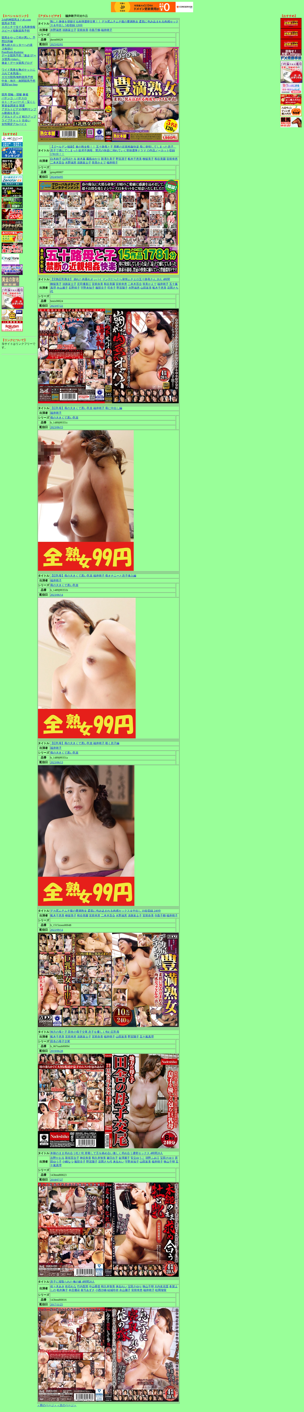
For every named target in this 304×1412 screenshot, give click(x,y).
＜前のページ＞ (47, 1405)
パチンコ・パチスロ (14, 98)
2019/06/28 (56, 1051)
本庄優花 (74, 1290)
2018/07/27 (56, 1179)
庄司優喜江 (84, 284)
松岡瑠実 (160, 1290)
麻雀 (25, 94)
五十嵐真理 (147, 1036)
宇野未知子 (88, 287)
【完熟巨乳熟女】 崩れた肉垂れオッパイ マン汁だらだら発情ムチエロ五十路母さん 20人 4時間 (110, 279)
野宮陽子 (122, 287)
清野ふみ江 (152, 1157)
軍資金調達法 (10, 105)
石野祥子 (74, 287)
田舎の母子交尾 (60, 1041)
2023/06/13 (56, 762)
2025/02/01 (56, 44)
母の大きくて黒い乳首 (64, 417)
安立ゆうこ (138, 1157)
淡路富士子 (69, 29)
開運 (22, 105)
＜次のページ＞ (67, 1405)
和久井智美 (99, 1157)
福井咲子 (106, 29)
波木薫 (81, 158)
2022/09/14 (56, 929)
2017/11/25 (56, 1304)
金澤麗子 (124, 1157)
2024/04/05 (56, 176)
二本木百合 (57, 162)
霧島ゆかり (93, 158)
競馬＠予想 (9, 23)
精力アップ (29, 116)
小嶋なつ (68, 1161)
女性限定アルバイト (14, 124)
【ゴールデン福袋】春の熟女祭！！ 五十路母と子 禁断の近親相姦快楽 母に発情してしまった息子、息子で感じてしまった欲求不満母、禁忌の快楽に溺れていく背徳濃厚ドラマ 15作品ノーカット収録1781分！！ (113, 150)
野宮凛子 (121, 158)
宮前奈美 (82, 29)
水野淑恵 (56, 29)
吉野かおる (57, 1157)
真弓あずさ (88, 1290)
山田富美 (146, 287)
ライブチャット (11, 120)
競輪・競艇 (15, 94)
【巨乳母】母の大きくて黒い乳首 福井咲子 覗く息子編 (84, 743)
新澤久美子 (108, 158)
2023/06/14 (56, 594)
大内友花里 (161, 1286)
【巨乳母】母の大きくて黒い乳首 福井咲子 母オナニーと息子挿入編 (93, 575)
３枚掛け (7, 48)
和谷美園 (160, 158)
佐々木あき (57, 1286)
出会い (26, 120)
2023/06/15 (56, 427)
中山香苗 (94, 1286)
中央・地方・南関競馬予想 (18, 80)
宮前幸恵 (172, 158)
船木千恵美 (135, 158)
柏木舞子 (62, 1290)
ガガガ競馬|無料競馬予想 (17, 77)
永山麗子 (62, 287)
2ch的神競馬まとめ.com (16, 19)
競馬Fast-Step (10, 84)
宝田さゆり (167, 1157)
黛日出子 (112, 1157)
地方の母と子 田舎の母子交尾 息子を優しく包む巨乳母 (84, 1031)
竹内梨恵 (82, 1286)
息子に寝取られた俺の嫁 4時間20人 (72, 1281)
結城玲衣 (113, 1290)
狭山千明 (169, 1161)
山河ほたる (69, 158)
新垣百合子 (72, 1157)
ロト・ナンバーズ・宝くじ (18, 101)
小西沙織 (101, 1290)
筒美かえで (99, 162)
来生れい (118, 1161)
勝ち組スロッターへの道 (17, 44)
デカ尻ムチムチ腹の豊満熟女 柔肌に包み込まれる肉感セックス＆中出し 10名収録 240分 (105, 910)
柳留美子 (148, 158)
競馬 (4, 94)
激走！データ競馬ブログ (17, 62)
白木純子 (56, 158)
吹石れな (70, 1286)
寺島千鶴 (94, 29)
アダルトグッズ (11, 116)
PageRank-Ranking (12, 52)
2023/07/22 (56, 305)
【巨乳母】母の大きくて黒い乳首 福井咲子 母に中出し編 (86, 408)
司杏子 (111, 287)
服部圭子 (101, 287)
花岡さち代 (105, 1161)
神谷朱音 (85, 1157)
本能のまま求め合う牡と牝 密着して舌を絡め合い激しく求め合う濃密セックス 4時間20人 (106, 1153)
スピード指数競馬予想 (16, 30)
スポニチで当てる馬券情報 (18, 26)
